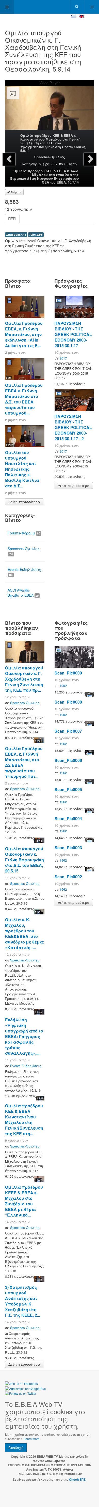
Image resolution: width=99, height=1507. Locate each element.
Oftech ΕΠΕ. (77, 1479)
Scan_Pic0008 (68, 702)
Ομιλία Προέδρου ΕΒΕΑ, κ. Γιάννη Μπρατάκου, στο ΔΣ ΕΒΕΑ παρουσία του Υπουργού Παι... (24, 762)
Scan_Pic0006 (68, 760)
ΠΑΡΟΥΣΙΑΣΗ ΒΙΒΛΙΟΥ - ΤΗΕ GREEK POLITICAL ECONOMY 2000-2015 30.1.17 (73, 334)
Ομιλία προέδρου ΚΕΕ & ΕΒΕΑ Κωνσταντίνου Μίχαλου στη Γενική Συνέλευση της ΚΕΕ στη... (24, 1119)
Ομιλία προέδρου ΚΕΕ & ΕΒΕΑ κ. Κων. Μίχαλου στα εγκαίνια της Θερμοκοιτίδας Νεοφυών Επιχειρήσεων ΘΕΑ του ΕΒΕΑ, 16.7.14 (44, 176)
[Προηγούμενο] (9, 159)
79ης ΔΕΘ (36, 234)
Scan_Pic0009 (68, 673)
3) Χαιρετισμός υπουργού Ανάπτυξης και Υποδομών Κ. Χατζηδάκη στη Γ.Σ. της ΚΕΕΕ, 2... (22, 1301)
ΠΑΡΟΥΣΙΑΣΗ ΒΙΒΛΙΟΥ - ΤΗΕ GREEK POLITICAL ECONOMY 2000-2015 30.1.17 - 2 (73, 427)
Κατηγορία (31, 163)
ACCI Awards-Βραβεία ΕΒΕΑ (23, 593)
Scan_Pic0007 (68, 731)
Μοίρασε (16, 192)
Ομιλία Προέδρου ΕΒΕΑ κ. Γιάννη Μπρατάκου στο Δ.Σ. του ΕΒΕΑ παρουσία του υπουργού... (24, 399)
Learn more (32, 1438)
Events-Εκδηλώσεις (24, 572)
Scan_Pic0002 (68, 877)
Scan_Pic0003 (68, 847)
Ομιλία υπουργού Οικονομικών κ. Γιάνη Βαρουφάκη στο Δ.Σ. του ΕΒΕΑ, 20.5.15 (24, 860)
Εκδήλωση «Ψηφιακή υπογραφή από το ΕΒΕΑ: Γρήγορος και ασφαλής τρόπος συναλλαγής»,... (24, 1036)
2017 (63, 358)
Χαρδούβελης (16, 234)
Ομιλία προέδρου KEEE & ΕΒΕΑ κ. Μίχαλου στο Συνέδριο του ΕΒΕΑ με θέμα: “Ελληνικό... (24, 1201)
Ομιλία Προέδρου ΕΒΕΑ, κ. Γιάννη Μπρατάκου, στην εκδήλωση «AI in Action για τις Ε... (24, 334)
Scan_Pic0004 (68, 818)
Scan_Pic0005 (68, 789)
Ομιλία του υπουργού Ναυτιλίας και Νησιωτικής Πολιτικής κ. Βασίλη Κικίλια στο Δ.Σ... (22, 469)
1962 (63, 685)
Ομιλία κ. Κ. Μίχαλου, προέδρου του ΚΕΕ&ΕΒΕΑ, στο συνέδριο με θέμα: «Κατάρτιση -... (24, 933)
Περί (12, 218)
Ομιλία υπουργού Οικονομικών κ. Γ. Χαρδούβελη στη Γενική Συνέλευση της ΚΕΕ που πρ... (24, 679)
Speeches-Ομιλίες (49, 156)
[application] (49, 110)
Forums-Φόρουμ (24, 532)
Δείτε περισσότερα (24, 501)
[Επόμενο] (90, 159)
